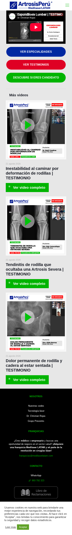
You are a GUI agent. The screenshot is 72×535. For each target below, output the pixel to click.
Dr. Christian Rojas (36, 416)
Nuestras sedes (36, 406)
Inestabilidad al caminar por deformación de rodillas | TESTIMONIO (32, 173)
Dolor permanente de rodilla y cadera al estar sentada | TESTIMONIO (34, 365)
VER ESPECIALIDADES (36, 51)
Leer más (10, 527)
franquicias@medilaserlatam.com (36, 455)
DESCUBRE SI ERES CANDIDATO (36, 77)
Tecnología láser (36, 411)
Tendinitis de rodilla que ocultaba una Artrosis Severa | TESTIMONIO (34, 269)
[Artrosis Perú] (35, 5)
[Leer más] (27, 187)
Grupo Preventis (36, 421)
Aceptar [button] (23, 527)
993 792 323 (38, 480)
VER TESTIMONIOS (36, 64)
